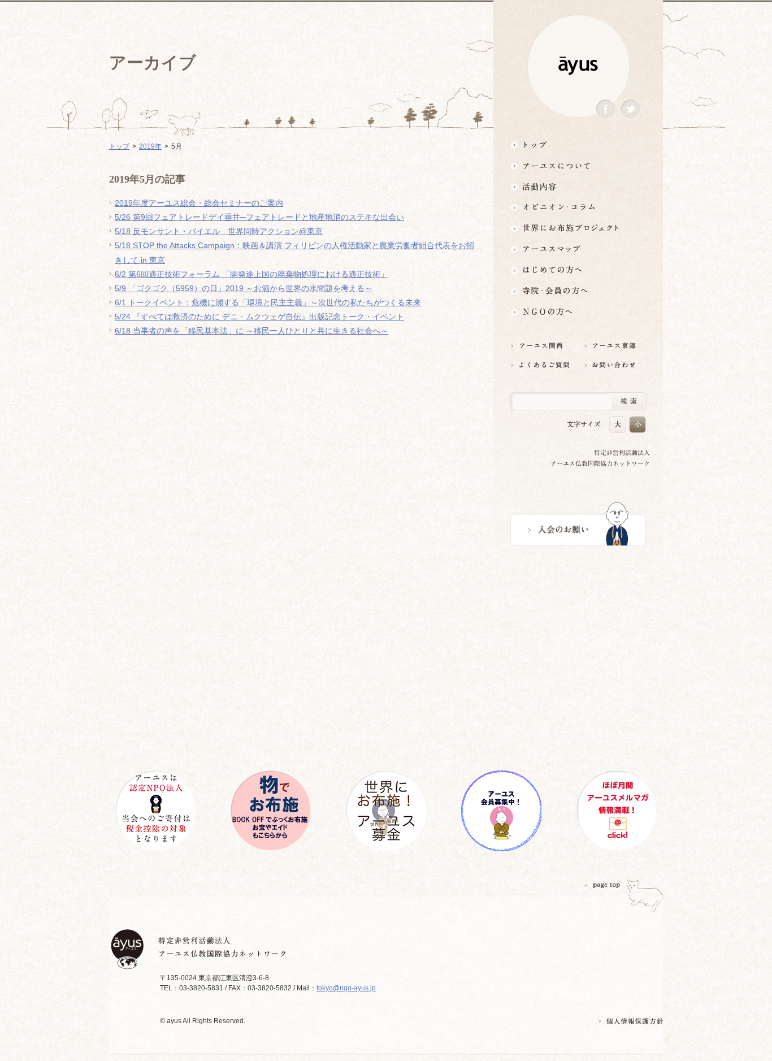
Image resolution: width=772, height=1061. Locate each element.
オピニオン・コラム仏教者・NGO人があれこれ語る (578, 207)
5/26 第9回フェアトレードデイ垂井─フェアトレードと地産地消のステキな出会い (259, 217)
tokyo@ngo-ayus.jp (346, 988)
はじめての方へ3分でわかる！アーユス (578, 270)
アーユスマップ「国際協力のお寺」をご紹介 (578, 249)
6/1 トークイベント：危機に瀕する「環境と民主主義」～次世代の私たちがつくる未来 (268, 302)
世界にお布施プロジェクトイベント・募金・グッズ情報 (578, 228)
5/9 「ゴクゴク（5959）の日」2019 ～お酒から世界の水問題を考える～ (243, 288)
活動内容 (578, 186)
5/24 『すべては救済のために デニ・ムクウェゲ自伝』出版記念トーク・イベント (259, 316)
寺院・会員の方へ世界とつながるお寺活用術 (578, 291)
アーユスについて (578, 165)
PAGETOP (602, 885)
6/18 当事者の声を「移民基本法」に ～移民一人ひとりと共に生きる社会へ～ (251, 330)
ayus (578, 66)
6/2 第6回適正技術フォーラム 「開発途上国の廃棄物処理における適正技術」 (251, 274)
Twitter (630, 109)
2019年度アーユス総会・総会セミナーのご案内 (199, 202)
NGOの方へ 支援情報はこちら (578, 311)
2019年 (150, 146)
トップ (578, 144)
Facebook (605, 109)
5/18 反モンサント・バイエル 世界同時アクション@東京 (219, 231)
